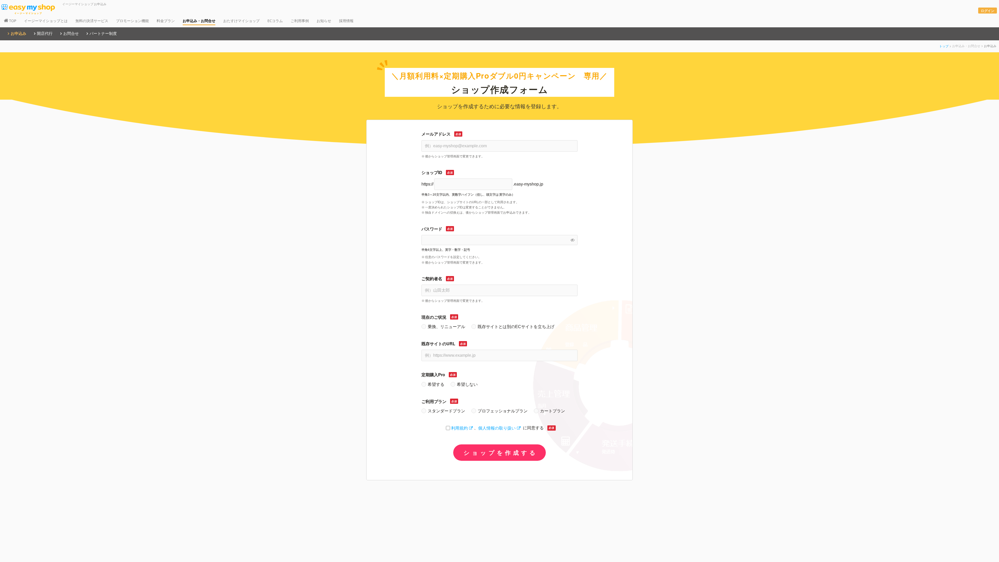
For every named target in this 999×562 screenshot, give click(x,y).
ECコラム (275, 20)
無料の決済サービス (91, 20)
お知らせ (324, 20)
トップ (944, 46)
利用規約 (459, 428)
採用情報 (346, 20)
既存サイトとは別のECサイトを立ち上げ (516, 326)
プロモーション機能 (132, 20)
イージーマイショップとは (46, 20)
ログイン (987, 10)
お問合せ (71, 33)
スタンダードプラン (446, 411)
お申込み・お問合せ (199, 20)
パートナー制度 (103, 33)
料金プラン (166, 20)
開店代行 (45, 33)
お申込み (18, 33)
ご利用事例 (300, 20)
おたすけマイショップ (241, 20)
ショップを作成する (499, 452)
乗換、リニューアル (446, 326)
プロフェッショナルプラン (503, 411)
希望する (436, 384)
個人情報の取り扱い (497, 428)
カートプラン (552, 411)
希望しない (467, 384)
